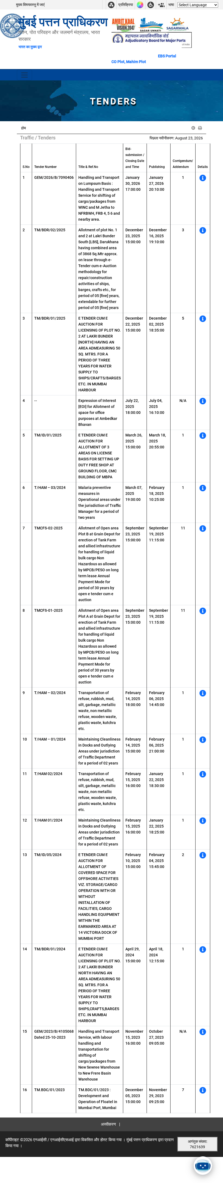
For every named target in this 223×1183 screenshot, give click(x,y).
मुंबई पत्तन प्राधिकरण (141, 1139)
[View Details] (202, 179)
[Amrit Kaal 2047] (124, 24)
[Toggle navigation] (24, 75)
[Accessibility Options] (150, 5)
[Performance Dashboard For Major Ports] (150, 24)
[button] (193, 128)
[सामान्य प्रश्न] (104, 5)
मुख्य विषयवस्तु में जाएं (30, 4)
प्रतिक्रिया (125, 4)
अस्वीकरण (108, 1124)
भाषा (171, 4)
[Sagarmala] (178, 24)
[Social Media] (161, 5)
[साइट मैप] (111, 5)
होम (23, 128)
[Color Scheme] (140, 5)
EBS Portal (167, 56)
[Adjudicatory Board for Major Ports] (152, 39)
